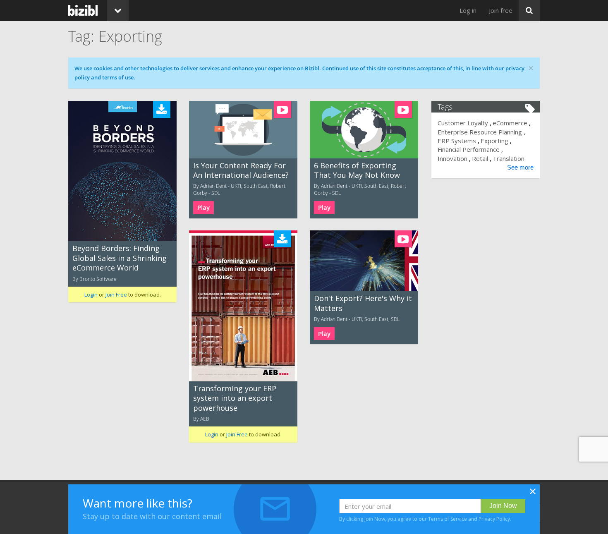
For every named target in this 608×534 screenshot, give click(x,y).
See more (520, 167)
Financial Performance (469, 149)
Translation (508, 158)
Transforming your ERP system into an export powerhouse (234, 398)
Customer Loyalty (463, 123)
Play (203, 207)
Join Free (116, 294)
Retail (480, 158)
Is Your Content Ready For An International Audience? (241, 170)
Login (91, 294)
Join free (500, 10)
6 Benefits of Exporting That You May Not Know (357, 170)
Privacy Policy (494, 518)
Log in (468, 10)
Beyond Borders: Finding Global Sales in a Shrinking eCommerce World (119, 258)
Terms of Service (447, 518)
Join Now (503, 505)
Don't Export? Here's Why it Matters (363, 303)
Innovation (452, 158)
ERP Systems (457, 140)
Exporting (494, 140)
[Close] (533, 494)
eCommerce (510, 123)
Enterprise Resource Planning (480, 132)
